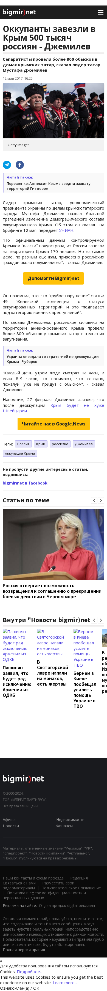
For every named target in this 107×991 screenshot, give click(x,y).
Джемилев (84, 443)
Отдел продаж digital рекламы (67, 905)
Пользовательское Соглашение (71, 887)
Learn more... (65, 982)
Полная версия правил (24, 949)
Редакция (79, 878)
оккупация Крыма (20, 453)
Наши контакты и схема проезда (33, 878)
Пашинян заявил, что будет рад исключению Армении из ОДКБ (17, 681)
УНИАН (66, 230)
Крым (40, 443)
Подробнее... (30, 971)
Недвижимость (70, 819)
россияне (60, 443)
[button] (94, 500)
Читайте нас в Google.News (53, 424)
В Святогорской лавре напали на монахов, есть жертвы (52, 673)
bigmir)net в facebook (25, 483)
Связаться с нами (19, 883)
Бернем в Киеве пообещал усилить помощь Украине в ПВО (85, 689)
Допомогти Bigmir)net (53, 278)
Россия (23, 443)
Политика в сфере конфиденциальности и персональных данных (44, 895)
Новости (11, 825)
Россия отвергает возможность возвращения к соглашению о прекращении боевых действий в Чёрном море (52, 591)
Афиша (9, 819)
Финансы (64, 825)
